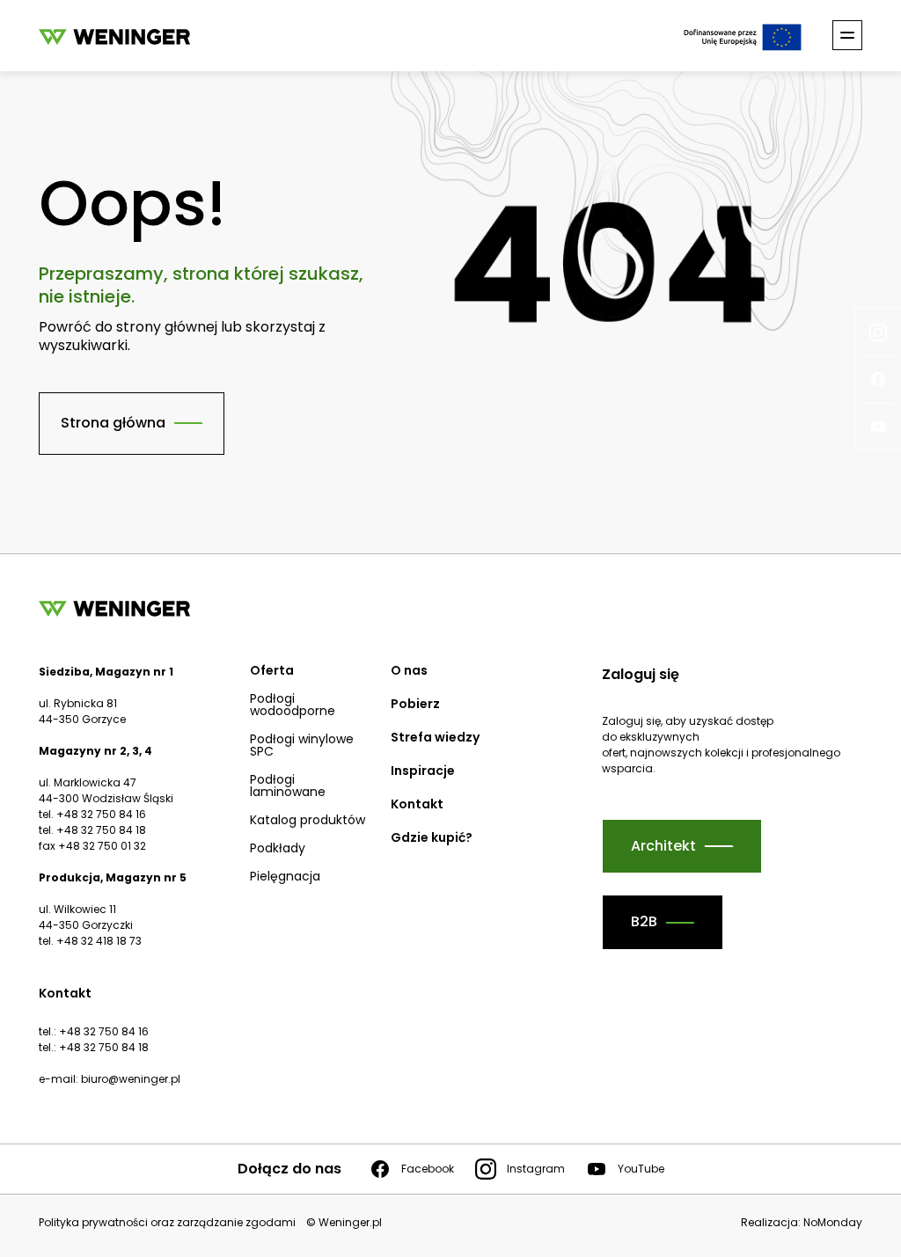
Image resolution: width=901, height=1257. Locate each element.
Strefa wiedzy (435, 737)
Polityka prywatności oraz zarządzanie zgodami (167, 1223)
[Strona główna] (114, 35)
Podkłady (277, 848)
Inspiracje (423, 770)
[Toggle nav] (847, 35)
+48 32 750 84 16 (104, 1031)
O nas (409, 670)
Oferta (272, 670)
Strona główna (113, 423)
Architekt (663, 846)
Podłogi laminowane (288, 785)
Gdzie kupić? (431, 837)
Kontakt (417, 804)
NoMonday (832, 1222)
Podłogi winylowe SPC (302, 745)
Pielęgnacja (285, 876)
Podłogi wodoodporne (292, 704)
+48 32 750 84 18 (104, 1047)
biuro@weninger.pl (130, 1078)
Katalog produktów (307, 820)
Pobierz (415, 704)
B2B (644, 921)
